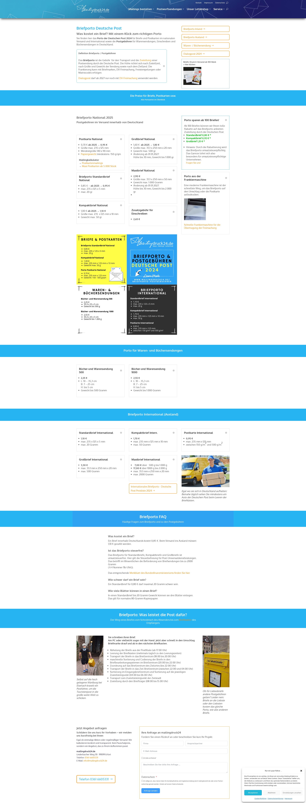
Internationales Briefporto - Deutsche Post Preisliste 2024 (151, 488)
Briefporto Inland (192, 28)
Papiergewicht (88, 154)
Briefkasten (185, 619)
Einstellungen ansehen (292, 793)
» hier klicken (189, 64)
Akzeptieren (253, 793)
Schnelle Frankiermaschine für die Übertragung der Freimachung (202, 226)
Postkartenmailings (92, 163)
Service (217, 9)
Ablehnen (272, 793)
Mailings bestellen (140, 9)
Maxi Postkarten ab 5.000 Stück (99, 166)
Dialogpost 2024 (192, 53)
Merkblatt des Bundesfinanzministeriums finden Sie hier (160, 572)
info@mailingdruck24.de (95, 760)
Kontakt (199, 3)
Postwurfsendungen (169, 9)
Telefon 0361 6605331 (94, 779)
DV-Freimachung (128, 78)
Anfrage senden (150, 791)
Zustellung (145, 60)
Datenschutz (220, 3)
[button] (301, 771)
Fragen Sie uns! (193, 162)
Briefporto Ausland (193, 37)
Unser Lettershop (197, 9)
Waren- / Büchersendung (197, 45)
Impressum (288, 798)
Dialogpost (84, 78)
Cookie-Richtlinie (260, 798)
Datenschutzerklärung (275, 798)
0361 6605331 (91, 757)
